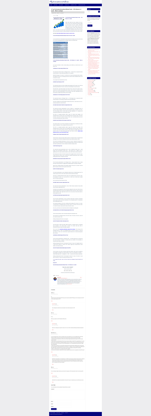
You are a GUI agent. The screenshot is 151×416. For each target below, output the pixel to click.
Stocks (89, 93)
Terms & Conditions (52, 412)
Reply (53, 329)
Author (54, 275)
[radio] (64, 271)
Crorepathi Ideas (90, 81)
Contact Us (66, 412)
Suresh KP (59, 277)
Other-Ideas (89, 89)
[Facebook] (80, 277)
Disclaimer (62, 412)
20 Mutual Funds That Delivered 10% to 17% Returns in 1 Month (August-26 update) (93, 68)
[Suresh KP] (55, 280)
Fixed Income (90, 82)
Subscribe (89, 25)
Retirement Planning (91, 90)
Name (52, 401)
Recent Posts (57, 275)
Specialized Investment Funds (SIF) (93, 92)
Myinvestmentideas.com (63, 278)
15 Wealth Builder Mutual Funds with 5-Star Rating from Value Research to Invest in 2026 (94, 55)
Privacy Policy (58, 412)
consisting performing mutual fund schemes (67, 229)
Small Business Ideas (91, 91)
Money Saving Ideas (91, 84)
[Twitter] (81, 277)
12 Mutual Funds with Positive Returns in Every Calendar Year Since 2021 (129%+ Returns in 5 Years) (94, 58)
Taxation (89, 94)
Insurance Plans (90, 83)
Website (52, 406)
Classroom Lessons (91, 80)
